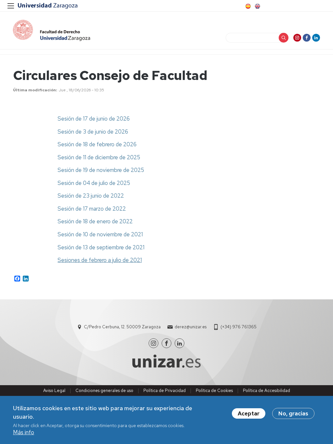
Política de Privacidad (164, 390)
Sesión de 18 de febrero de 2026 (97, 144)
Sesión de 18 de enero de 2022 (95, 221)
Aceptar (249, 413)
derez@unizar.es (190, 327)
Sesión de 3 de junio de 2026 (93, 131)
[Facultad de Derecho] (51, 30)
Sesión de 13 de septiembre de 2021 (101, 247)
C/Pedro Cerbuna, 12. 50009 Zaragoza (122, 327)
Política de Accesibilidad (266, 390)
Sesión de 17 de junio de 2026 (94, 118)
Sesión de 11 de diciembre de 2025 (99, 157)
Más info (23, 432)
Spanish (247, 6)
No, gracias (293, 413)
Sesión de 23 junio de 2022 (91, 195)
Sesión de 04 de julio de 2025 (94, 183)
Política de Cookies (214, 390)
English (256, 6)
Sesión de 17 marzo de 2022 (92, 208)
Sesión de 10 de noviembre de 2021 (100, 234)
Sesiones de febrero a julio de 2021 (100, 260)
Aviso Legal (54, 390)
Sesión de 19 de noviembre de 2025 (101, 170)
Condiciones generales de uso (104, 390)
